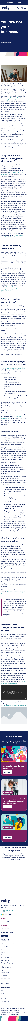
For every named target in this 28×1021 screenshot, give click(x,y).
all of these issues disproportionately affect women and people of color (13, 289)
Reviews (3, 996)
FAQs (2, 1008)
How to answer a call (10, 833)
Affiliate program (5, 1001)
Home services (5, 972)
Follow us (3, 998)
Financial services (5, 978)
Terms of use (21, 1008)
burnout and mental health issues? (12, 236)
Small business (5, 983)
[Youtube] (12, 911)
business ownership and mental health (10, 414)
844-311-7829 (5, 921)
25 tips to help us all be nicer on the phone (13, 767)
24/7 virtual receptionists (7, 944)
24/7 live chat (4, 946)
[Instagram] (10, 911)
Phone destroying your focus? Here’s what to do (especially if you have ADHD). (14, 801)
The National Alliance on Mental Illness (13, 368)
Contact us (8, 1008)
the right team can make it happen (13, 682)
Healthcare (4, 975)
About (2, 990)
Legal (2, 970)
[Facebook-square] (1, 911)
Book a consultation (6, 957)
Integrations (4, 952)
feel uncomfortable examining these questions (11, 99)
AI (1, 949)
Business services (5, 981)
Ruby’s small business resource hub (15, 705)
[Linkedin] (7, 911)
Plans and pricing (5, 955)
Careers (3, 993)
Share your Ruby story (7, 963)
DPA (11, 1010)
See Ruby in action (6, 960)
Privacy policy (4, 1010)
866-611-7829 (5, 928)
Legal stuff (16, 1010)
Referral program (5, 1004)
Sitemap (14, 1008)
